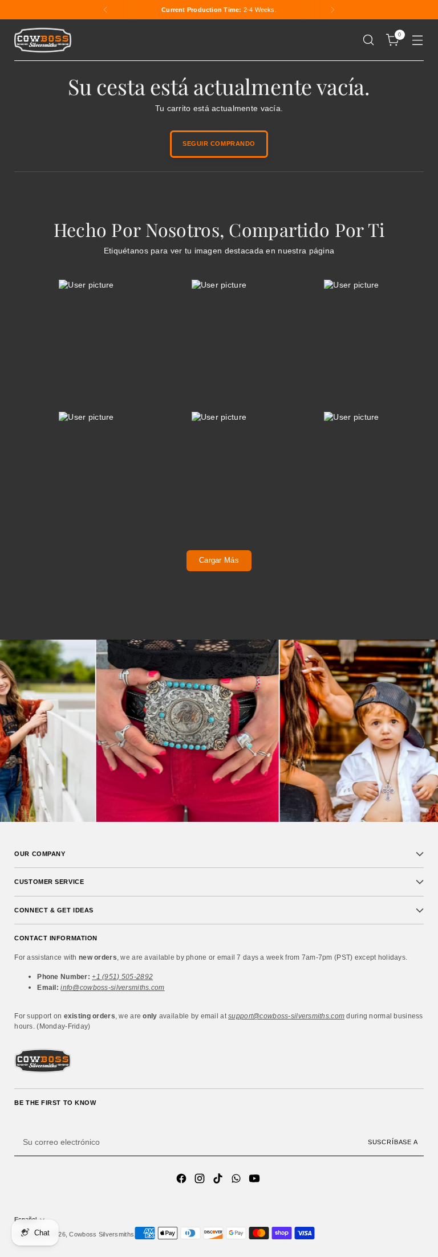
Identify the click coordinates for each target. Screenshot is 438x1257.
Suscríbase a (393, 1142)
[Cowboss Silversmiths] (42, 40)
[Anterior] (105, 9)
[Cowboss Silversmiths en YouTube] (255, 1180)
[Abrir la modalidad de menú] (417, 40)
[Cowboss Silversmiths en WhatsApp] (237, 1180)
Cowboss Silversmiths (101, 1234)
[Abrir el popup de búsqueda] (368, 40)
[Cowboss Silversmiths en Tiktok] (219, 1180)
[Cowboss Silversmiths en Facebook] (182, 1180)
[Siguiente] (332, 9)
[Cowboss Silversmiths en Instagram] (201, 1180)
